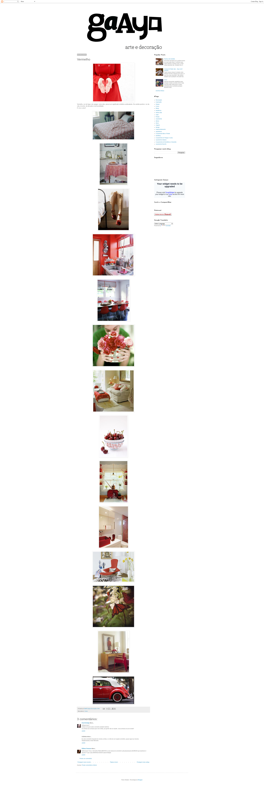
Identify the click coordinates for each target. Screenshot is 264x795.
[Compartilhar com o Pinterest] (115, 709)
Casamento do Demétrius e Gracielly (166, 142)
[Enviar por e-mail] (107, 709)
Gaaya (157, 104)
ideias (157, 121)
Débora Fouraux (86, 748)
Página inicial (114, 762)
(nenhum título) (160, 90)
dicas (157, 123)
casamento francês (161, 144)
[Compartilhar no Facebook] (113, 709)
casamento (159, 119)
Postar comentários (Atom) (89, 765)
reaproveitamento (161, 129)
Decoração (159, 100)
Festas (157, 117)
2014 (165, 80)
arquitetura (159, 131)
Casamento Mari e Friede (163, 133)
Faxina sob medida (169, 59)
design (158, 127)
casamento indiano (161, 140)
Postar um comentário (86, 758)
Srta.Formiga (85, 723)
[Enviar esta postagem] (103, 708)
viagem (158, 125)
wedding (158, 135)
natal (157, 114)
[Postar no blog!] (109, 709)
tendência (158, 110)
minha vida (159, 112)
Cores (86, 711)
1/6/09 (83, 731)
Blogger (140, 780)
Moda (157, 108)
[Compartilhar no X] (111, 709)
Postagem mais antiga (143, 762)
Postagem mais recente (84, 762)
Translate (168, 225)
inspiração (159, 102)
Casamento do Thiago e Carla (164, 138)
